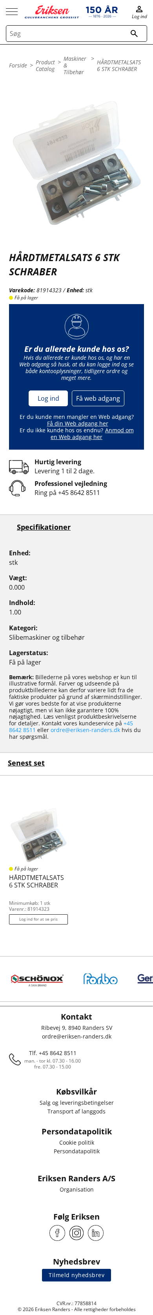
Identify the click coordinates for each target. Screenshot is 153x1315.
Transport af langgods (76, 1111)
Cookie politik (76, 1142)
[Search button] (134, 33)
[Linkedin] (96, 1233)
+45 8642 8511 (79, 492)
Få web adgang (98, 398)
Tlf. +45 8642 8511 (52, 1053)
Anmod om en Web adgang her (92, 433)
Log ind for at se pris (38, 919)
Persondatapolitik (77, 1151)
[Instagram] (76, 1233)
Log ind (48, 398)
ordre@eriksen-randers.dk (85, 730)
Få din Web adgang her (77, 423)
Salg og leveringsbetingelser (77, 1102)
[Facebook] (57, 1233)
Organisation (77, 1189)
